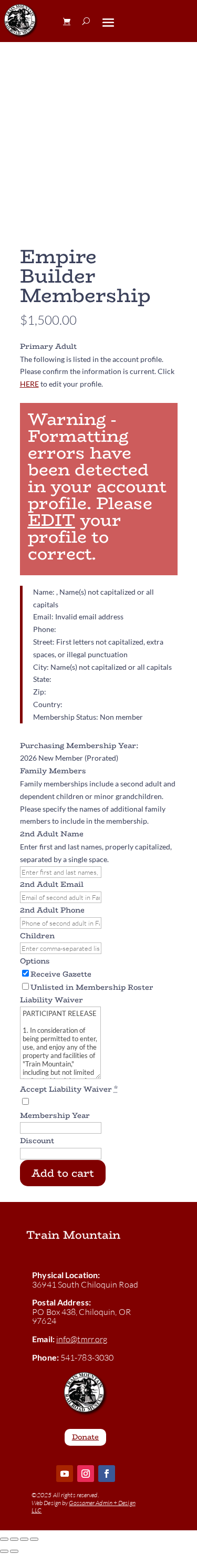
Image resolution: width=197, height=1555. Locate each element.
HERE (29, 383)
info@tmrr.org (81, 1339)
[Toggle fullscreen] (14, 1539)
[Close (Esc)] (34, 1539)
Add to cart (63, 1173)
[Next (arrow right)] (14, 1551)
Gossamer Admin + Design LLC (84, 1506)
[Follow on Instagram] (85, 1473)
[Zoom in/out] (4, 1539)
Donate (85, 1437)
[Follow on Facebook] (106, 1473)
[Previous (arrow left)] (4, 1551)
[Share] (24, 1539)
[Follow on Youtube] (64, 1473)
